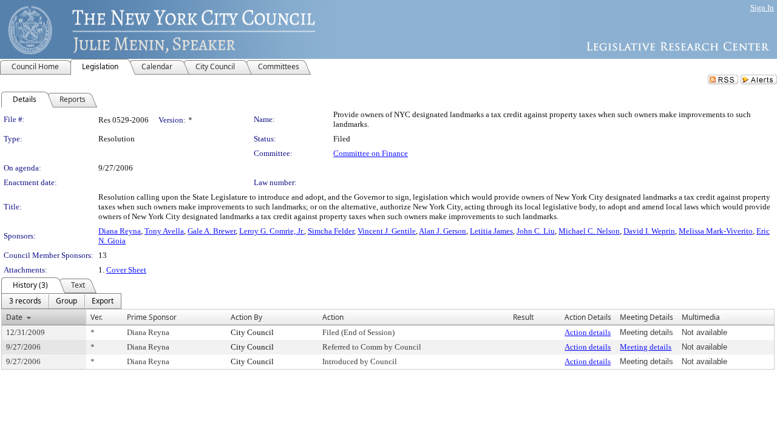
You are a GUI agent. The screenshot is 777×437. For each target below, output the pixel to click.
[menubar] (61, 301)
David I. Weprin (649, 230)
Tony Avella (164, 230)
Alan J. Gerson (442, 230)
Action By (246, 317)
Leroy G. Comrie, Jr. (271, 230)
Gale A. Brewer (212, 230)
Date (14, 317)
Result (523, 317)
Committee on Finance (370, 153)
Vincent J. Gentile (387, 230)
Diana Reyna (119, 230)
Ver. (96, 317)
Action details (588, 332)
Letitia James (491, 230)
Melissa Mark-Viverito (716, 230)
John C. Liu (536, 230)
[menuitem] (25, 301)
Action (333, 317)
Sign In (762, 7)
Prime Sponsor (152, 317)
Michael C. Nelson (589, 230)
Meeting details (645, 346)
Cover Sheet (126, 269)
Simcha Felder (331, 230)
